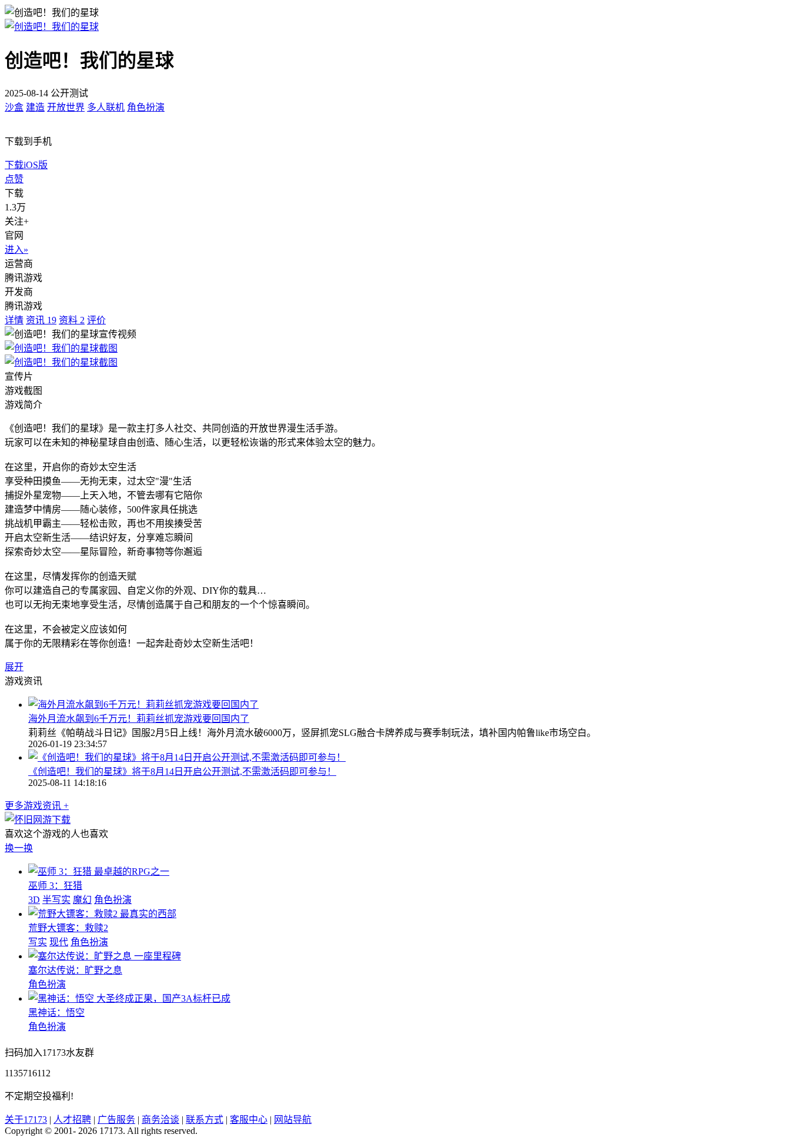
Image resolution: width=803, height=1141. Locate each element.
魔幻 (82, 900)
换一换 (19, 848)
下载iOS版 (26, 165)
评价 (96, 320)
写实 (37, 942)
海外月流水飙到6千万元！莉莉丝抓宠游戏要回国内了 (138, 719)
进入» (16, 250)
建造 (35, 107)
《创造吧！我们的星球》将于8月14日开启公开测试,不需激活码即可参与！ (182, 772)
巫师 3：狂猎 (55, 886)
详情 (14, 320)
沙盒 (14, 107)
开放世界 (66, 107)
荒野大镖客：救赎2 (68, 928)
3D (34, 900)
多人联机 (106, 107)
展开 (14, 667)
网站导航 (293, 1120)
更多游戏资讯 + (37, 806)
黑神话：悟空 (56, 1013)
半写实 (56, 900)
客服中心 (248, 1120)
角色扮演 (146, 107)
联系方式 (204, 1120)
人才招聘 (72, 1120)
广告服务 (116, 1120)
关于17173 (26, 1120)
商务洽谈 (160, 1120)
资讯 (41, 320)
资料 (72, 320)
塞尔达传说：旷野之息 (75, 970)
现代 (58, 942)
